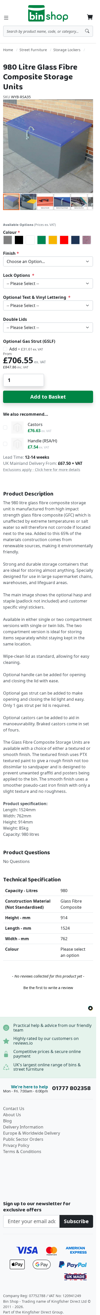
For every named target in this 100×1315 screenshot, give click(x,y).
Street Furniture (33, 49)
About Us (12, 1114)
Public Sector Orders (23, 1139)
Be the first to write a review (48, 987)
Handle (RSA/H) (42, 441)
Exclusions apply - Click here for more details (41, 469)
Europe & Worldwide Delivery (31, 1133)
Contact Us (13, 1108)
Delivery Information (23, 1127)
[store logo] (48, 13)
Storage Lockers (67, 49)
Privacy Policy (16, 1145)
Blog (7, 1121)
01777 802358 (71, 1088)
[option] (7, 240)
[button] (28, 202)
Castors (35, 424)
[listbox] (48, 240)
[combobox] (48, 31)
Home (8, 49)
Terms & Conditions (22, 1151)
